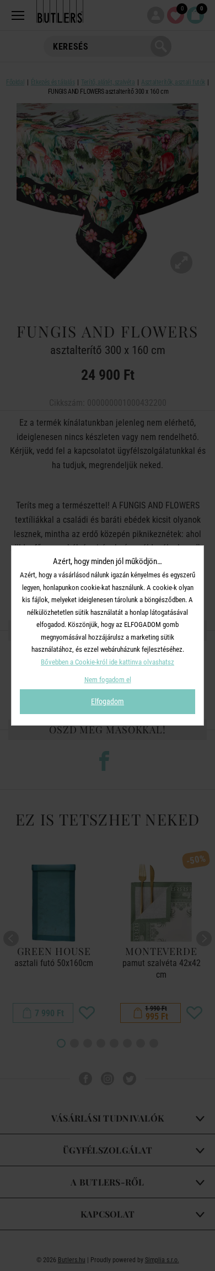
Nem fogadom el (107, 679)
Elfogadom (107, 701)
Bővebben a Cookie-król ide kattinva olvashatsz (107, 662)
